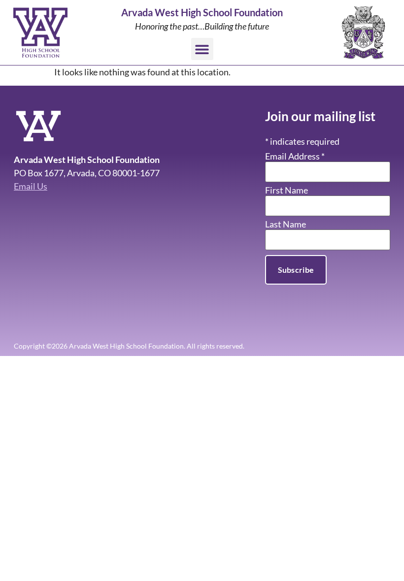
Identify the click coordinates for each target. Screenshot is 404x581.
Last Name (285, 224)
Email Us (30, 186)
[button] (202, 49)
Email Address (295, 156)
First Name (286, 190)
